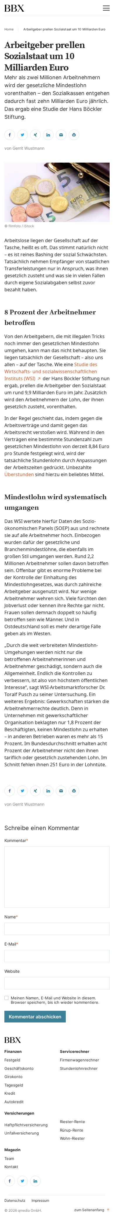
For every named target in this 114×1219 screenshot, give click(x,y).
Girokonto (13, 1076)
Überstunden (19, 474)
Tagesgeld (13, 1085)
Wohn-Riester (72, 1138)
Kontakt (11, 1166)
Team (9, 1158)
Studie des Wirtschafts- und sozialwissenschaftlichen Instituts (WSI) (50, 371)
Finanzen (13, 1051)
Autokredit (14, 1101)
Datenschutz (14, 1200)
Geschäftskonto (19, 1068)
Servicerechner (71, 1051)
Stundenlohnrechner (79, 1068)
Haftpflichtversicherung (26, 1124)
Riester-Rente (72, 1121)
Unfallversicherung (21, 1133)
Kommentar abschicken (35, 1017)
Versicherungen (19, 1113)
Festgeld (12, 1060)
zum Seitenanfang (92, 1210)
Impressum (40, 1200)
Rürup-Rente (71, 1130)
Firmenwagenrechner (79, 1060)
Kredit (9, 1093)
